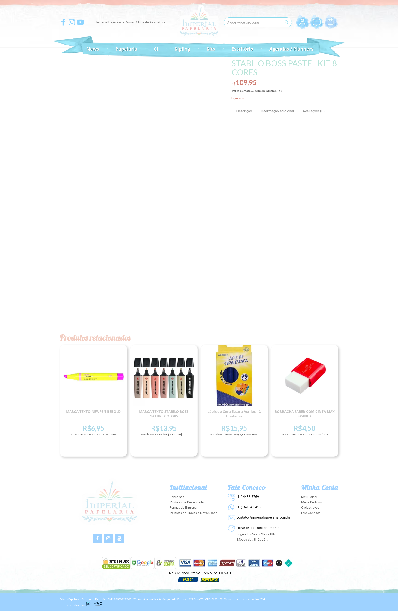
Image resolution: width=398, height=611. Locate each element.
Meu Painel (309, 497)
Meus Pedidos (311, 502)
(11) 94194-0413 (249, 507)
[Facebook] (97, 538)
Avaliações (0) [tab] (314, 111)
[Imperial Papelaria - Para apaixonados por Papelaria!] (199, 21)
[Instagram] (108, 538)
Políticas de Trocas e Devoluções (193, 513)
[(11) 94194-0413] (231, 506)
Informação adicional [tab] (277, 111)
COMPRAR (93, 448)
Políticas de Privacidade (187, 502)
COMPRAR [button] (304, 448)
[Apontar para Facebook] (63, 22)
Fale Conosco (311, 513)
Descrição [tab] (244, 111)
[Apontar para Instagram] (72, 22)
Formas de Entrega (183, 507)
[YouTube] (119, 538)
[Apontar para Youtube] (80, 22)
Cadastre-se (310, 507)
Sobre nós (177, 497)
